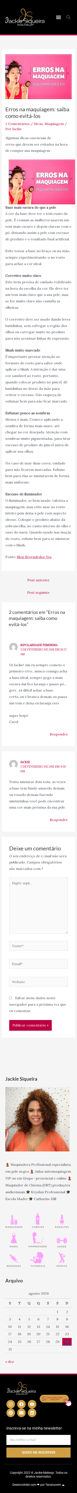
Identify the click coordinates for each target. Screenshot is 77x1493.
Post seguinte (38, 592)
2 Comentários (17, 124)
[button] (59, 17)
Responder (59, 734)
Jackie (25, 762)
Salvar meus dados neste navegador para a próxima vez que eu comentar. (37, 1004)
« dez (9, 1361)
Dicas (38, 124)
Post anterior (38, 580)
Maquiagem (54, 124)
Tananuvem (53, 1484)
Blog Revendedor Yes (34, 557)
